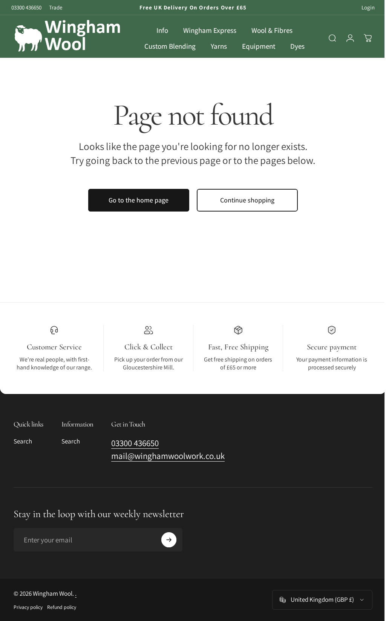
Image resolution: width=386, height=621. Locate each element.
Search (23, 450)
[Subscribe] (168, 548)
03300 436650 (26, 7)
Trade (55, 7)
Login (368, 7)
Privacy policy (28, 615)
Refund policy (61, 615)
